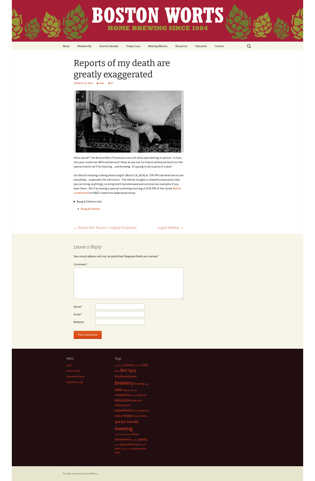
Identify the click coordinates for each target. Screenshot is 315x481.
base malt (137, 365)
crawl (134, 395)
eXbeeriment (123, 405)
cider (119, 389)
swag (130, 449)
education (123, 400)
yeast (117, 452)
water (143, 448)
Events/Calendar (108, 46)
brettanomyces (126, 376)
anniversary (119, 365)
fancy (136, 411)
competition (123, 395)
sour (117, 448)
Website (79, 322)
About (66, 46)
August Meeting (171, 227)
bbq (145, 365)
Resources (181, 46)
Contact (219, 46)
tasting (136, 448)
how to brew (140, 415)
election (137, 400)
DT (111, 83)
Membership (84, 46)
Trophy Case (133, 46)
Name (78, 306)
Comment (81, 264)
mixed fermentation (123, 434)
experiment (124, 410)
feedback (144, 410)
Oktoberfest (123, 439)
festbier (119, 415)
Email (78, 314)
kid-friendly (129, 422)
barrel (129, 365)
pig (122, 444)
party (143, 439)
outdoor (135, 440)
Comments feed (75, 376)
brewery (124, 382)
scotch (143, 444)
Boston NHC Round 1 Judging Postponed (105, 227)
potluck (129, 444)
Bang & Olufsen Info (89, 201)
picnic (117, 444)
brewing (139, 383)
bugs (147, 384)
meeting (124, 428)
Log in (69, 365)
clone (126, 390)
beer (117, 371)
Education (201, 46)
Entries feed (73, 370)
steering (124, 449)
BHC (124, 370)
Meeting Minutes (158, 46)
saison (137, 444)
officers (135, 434)
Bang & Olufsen (90, 209)
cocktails (133, 390)
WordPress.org (74, 382)
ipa (117, 421)
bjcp (132, 370)
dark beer (142, 395)
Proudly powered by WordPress (80, 473)
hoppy (128, 415)
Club (101, 83)
